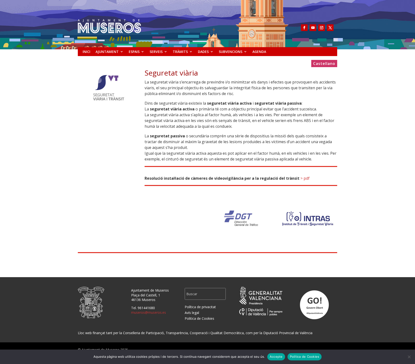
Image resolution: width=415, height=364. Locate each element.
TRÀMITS (180, 51)
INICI (86, 51)
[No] (409, 356)
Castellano (324, 64)
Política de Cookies (304, 356)
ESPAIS (134, 51)
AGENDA (259, 51)
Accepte (276, 356)
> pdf (305, 178)
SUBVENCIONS (230, 51)
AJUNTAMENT (107, 51)
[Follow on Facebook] (304, 27)
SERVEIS (156, 51)
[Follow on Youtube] (313, 27)
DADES (203, 51)
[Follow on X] (330, 27)
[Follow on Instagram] (321, 27)
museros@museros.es (148, 312)
